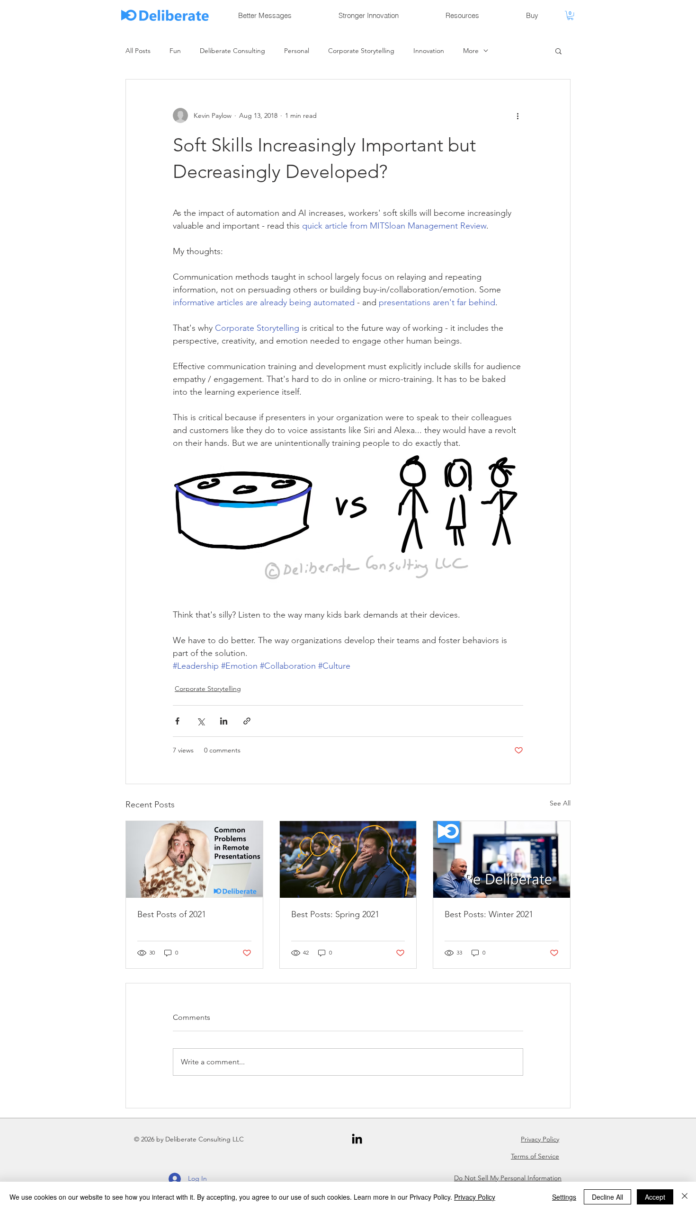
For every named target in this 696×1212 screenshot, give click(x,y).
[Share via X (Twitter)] (200, 721)
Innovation (428, 50)
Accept (655, 1197)
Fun (175, 50)
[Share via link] (246, 721)
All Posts (138, 50)
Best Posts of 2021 (171, 914)
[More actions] (517, 115)
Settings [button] (564, 1197)
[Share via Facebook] (177, 721)
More (471, 50)
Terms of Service (535, 1156)
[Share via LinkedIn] (223, 721)
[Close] (684, 1196)
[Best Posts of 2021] (194, 859)
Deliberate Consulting (232, 50)
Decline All (607, 1197)
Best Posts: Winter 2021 (489, 914)
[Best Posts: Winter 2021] (501, 859)
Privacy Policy (540, 1139)
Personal (296, 50)
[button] (570, 15)
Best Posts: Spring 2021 (335, 914)
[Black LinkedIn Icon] (357, 1139)
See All (560, 803)
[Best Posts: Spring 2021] (348, 859)
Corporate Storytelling (361, 50)
